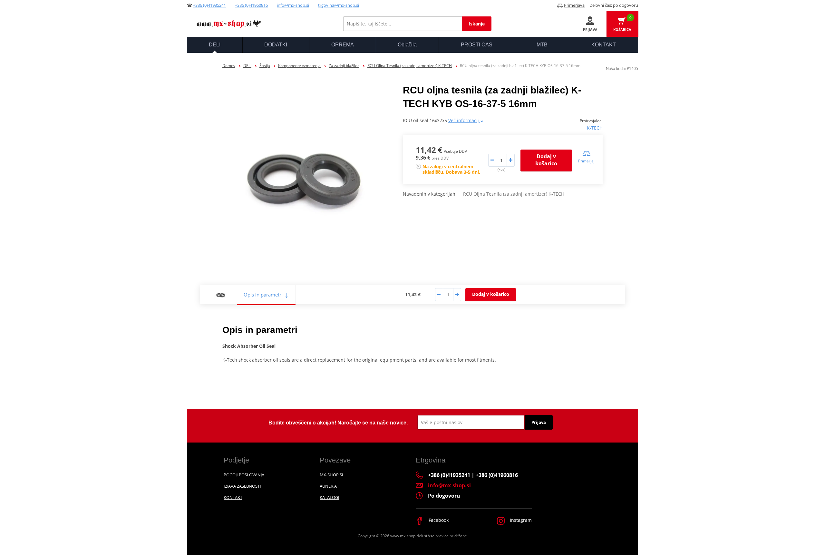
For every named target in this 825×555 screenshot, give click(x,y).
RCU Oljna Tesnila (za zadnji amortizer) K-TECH (409, 65)
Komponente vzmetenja (299, 65)
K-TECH (595, 128)
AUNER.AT (329, 486)
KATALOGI (329, 497)
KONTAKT (233, 497)
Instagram (520, 520)
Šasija (264, 65)
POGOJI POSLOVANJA (244, 475)
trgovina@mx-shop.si (338, 5)
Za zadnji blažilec (344, 65)
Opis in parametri (263, 294)
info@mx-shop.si (293, 5)
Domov (228, 65)
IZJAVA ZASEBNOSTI (242, 486)
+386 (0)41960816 (251, 5)
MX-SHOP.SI (331, 475)
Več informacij (464, 120)
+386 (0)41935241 (209, 5)
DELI (247, 65)
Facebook (438, 520)
